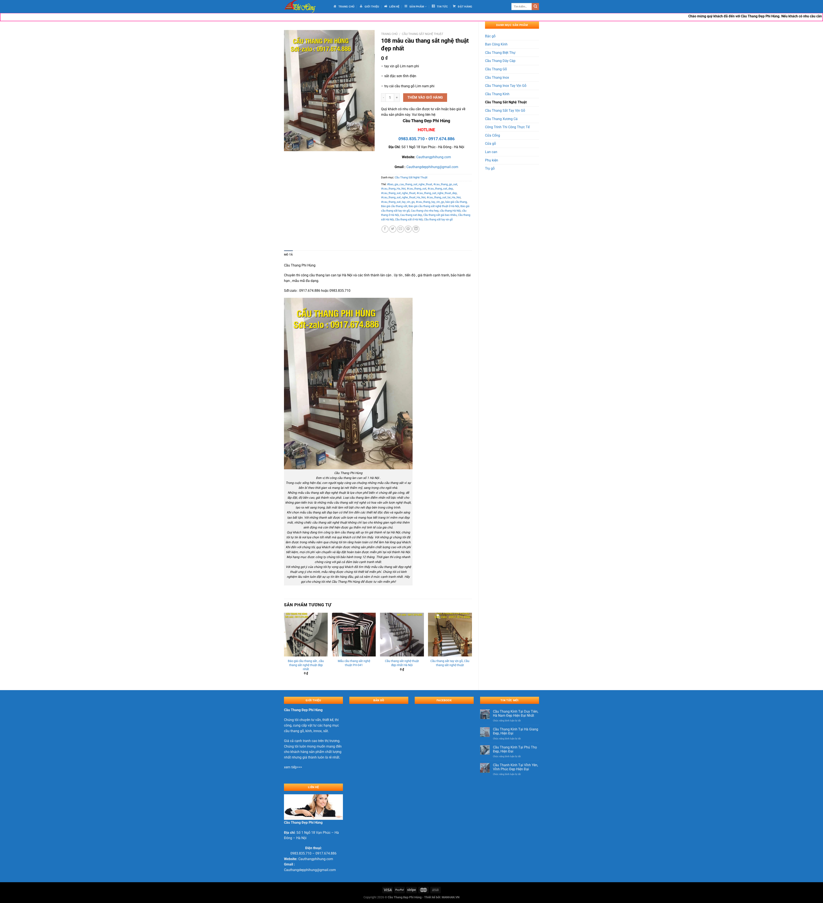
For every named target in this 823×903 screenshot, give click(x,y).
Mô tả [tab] (288, 254)
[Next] (472, 647)
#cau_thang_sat (416, 188)
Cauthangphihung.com (433, 157)
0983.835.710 (411, 138)
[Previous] (284, 647)
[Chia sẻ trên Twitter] (392, 229)
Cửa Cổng (492, 135)
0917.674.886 (441, 138)
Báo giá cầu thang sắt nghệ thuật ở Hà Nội (433, 206)
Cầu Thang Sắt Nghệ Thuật (506, 102)
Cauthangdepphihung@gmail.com (432, 167)
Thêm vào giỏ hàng (425, 97)
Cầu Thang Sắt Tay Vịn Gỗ (505, 110)
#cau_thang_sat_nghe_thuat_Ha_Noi (403, 197)
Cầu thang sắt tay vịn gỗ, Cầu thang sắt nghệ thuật (449, 663)
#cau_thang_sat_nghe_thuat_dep (437, 193)
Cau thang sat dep (411, 215)
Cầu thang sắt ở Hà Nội (409, 219)
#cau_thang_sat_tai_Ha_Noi (444, 197)
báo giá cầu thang (456, 201)
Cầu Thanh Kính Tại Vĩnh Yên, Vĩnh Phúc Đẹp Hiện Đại (515, 767)
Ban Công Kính (496, 44)
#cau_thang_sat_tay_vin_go (398, 201)
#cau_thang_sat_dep (440, 188)
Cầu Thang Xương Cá (501, 119)
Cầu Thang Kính (497, 94)
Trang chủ (389, 34)
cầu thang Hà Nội (450, 210)
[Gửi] (535, 6)
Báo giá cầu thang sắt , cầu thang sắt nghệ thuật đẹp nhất (306, 665)
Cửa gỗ (490, 143)
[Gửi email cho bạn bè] (400, 229)
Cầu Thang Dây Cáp (500, 61)
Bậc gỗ (490, 36)
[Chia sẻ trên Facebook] (385, 229)
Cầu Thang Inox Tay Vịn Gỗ (505, 86)
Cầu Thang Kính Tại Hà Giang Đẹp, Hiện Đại (515, 731)
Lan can (491, 152)
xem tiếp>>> (293, 767)
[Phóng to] (289, 146)
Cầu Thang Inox (497, 77)
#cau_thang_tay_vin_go (430, 201)
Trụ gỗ (490, 168)
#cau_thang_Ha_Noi (393, 188)
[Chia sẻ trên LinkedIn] (415, 229)
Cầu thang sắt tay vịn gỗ (438, 219)
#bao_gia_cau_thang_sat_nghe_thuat (409, 184)
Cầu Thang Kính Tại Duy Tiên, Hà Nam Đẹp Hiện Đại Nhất (515, 713)
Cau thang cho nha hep (425, 210)
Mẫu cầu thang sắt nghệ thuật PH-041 (354, 663)
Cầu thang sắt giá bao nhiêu (440, 215)
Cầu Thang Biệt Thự (500, 53)
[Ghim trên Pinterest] (408, 229)
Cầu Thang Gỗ (496, 69)
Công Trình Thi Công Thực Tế (507, 127)
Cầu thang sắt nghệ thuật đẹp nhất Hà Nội (402, 663)
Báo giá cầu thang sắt (394, 206)
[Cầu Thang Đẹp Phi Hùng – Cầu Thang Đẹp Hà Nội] (305, 6)
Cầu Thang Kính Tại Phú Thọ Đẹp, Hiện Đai (515, 749)
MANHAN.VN (451, 897)
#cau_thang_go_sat (445, 184)
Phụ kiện (491, 160)
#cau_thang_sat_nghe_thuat (398, 193)
